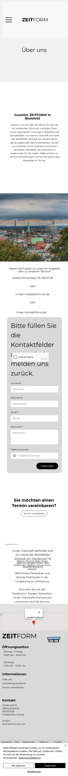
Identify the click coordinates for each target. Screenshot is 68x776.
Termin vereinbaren (13, 687)
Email (15, 412)
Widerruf (44, 742)
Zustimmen (50, 765)
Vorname (16, 383)
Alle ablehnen (18, 765)
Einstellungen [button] (34, 771)
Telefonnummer (19, 449)
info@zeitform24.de (37, 294)
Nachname (17, 397)
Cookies (58, 742)
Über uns (7, 679)
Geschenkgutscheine (13, 683)
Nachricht (17, 426)
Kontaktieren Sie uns (13, 724)
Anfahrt (6, 720)
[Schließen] (63, 747)
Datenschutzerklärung (30, 757)
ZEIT (35, 20)
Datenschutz (28, 742)
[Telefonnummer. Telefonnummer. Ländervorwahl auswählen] (16, 456)
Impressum (6, 742)
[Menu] (8, 20)
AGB (16, 742)
